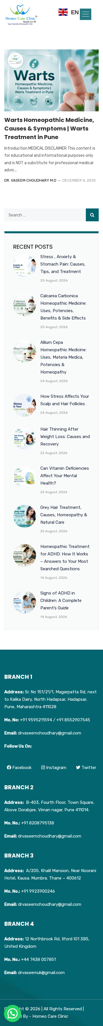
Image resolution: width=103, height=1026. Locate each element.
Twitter (88, 767)
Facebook (21, 767)
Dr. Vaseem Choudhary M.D (30, 180)
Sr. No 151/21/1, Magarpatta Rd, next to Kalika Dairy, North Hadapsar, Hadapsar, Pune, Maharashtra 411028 (50, 699)
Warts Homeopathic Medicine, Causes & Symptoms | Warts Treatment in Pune (49, 128)
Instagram (55, 767)
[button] (85, 14)
